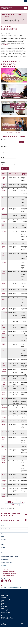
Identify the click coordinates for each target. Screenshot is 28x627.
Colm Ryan (4, 214)
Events (2, 601)
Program (3, 152)
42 (23, 502)
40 (16, 502)
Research (18, 587)
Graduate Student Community (9, 573)
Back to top (3, 587)
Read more (16, 21)
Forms (2, 544)
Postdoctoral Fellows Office (9, 571)
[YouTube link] (9, 580)
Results (3, 162)
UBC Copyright (20, 623)
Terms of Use (14, 623)
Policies (3, 547)
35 (22, 499)
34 (18, 499)
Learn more (4, 44)
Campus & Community (6, 533)
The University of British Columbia (10, 2)
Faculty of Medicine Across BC (7, 618)
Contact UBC (4, 597)
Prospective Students (5, 528)
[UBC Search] (25, 1)
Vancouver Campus (5, 610)
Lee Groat (4, 449)
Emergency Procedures (5, 623)
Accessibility (3, 624)
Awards (2, 536)
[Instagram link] (2, 580)
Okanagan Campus (5, 612)
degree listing (10, 54)
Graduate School (6, 569)
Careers (3, 603)
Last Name (4, 146)
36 (25, 499)
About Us (3, 550)
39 (13, 502)
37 (7, 502)
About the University (5, 599)
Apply (2, 552)
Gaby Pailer (4, 197)
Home (2, 525)
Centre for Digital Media (6, 617)
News (2, 600)
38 (10, 502)
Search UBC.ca (4, 606)
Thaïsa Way (4, 312)
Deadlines (3, 541)
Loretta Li (4, 488)
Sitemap (10, 587)
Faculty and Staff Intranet (8, 575)
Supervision (3, 539)
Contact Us (3, 565)
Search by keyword (6, 139)
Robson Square (4, 615)
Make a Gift (3, 604)
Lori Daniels (4, 398)
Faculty (16, 173)
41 (20, 502)
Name (3, 173)
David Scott (4, 431)
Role (2, 157)
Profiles (14, 587)
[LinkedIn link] (5, 580)
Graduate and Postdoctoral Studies (14, 557)
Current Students (4, 531)
